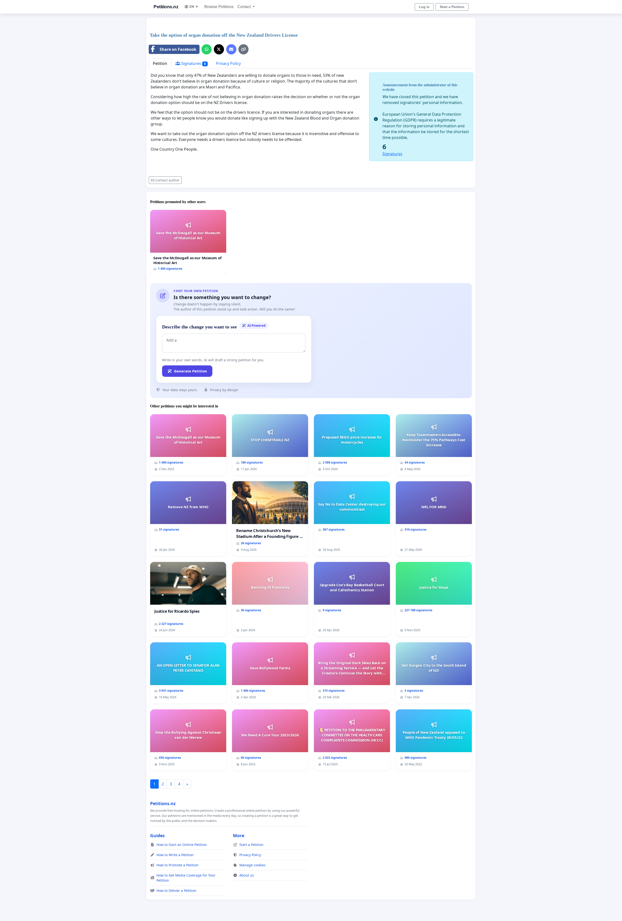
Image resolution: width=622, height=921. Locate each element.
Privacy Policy (228, 63)
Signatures (193, 63)
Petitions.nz (166, 6)
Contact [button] (244, 7)
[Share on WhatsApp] (206, 49)
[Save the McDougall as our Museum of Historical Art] (188, 242)
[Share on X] (219, 49)
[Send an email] (231, 49)
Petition (160, 63)
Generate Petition (190, 371)
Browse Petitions (218, 7)
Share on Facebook (178, 49)
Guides (157, 835)
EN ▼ (194, 7)
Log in (424, 7)
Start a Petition (452, 7)
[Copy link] (243, 49)
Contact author (167, 180)
